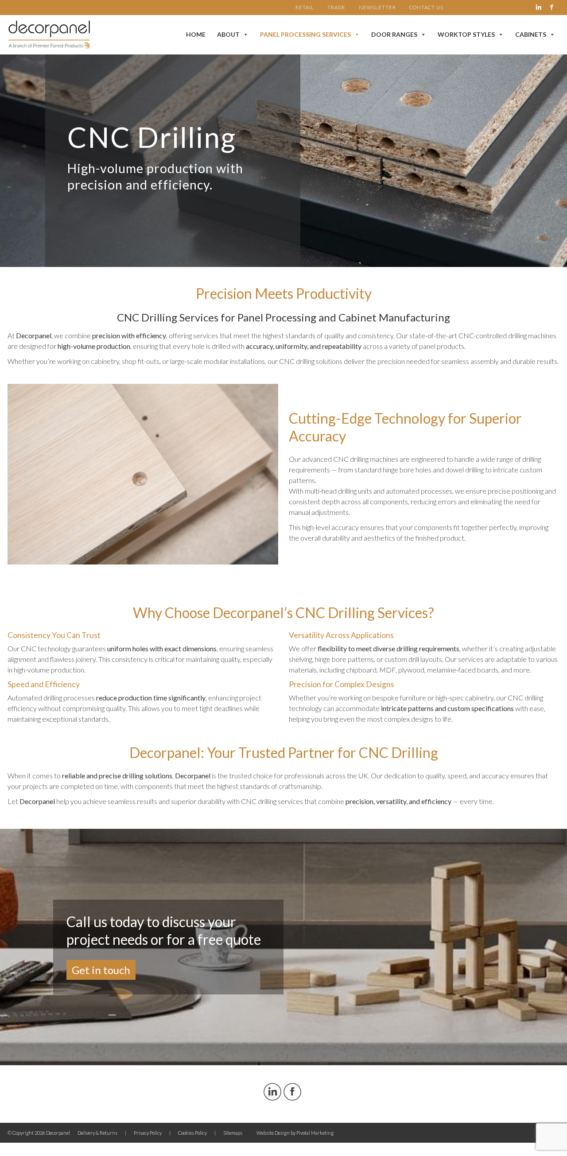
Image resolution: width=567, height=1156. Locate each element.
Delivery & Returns (97, 1133)
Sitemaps (232, 1133)
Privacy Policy (148, 1133)
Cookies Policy (192, 1133)
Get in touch (101, 969)
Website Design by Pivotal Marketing (295, 1133)
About (228, 34)
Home (196, 34)
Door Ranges (394, 34)
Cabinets (530, 34)
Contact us (426, 7)
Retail (304, 7)
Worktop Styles (466, 34)
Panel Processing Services (305, 34)
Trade (336, 7)
